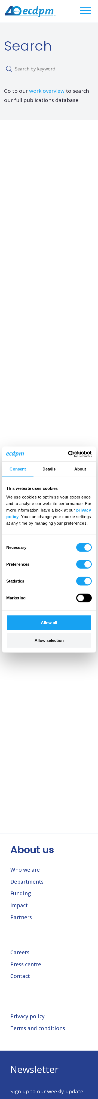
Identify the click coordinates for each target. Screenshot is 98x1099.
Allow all (49, 622)
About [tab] (80, 469)
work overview (47, 90)
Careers (19, 952)
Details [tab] (49, 469)
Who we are (25, 869)
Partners (21, 917)
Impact (19, 905)
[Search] (9, 69)
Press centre (25, 964)
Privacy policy (27, 1016)
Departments (27, 881)
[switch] (84, 564)
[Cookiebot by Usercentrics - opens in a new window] (69, 453)
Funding (20, 893)
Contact (20, 976)
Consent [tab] (18, 469)
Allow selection (49, 640)
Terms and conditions (37, 1028)
